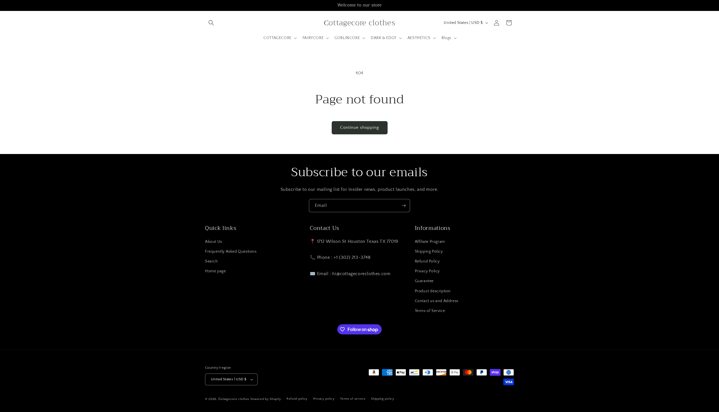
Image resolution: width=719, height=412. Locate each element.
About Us (213, 241)
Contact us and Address (436, 301)
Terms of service (352, 399)
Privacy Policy (427, 271)
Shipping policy (382, 399)
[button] (211, 23)
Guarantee (424, 281)
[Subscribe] (403, 205)
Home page (215, 271)
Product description (433, 291)
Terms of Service (430, 311)
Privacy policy (324, 399)
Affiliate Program (430, 241)
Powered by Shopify (266, 399)
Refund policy (297, 399)
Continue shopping (359, 127)
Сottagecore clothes (234, 399)
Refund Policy (427, 261)
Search (211, 261)
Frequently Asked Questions (231, 251)
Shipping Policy (429, 251)
